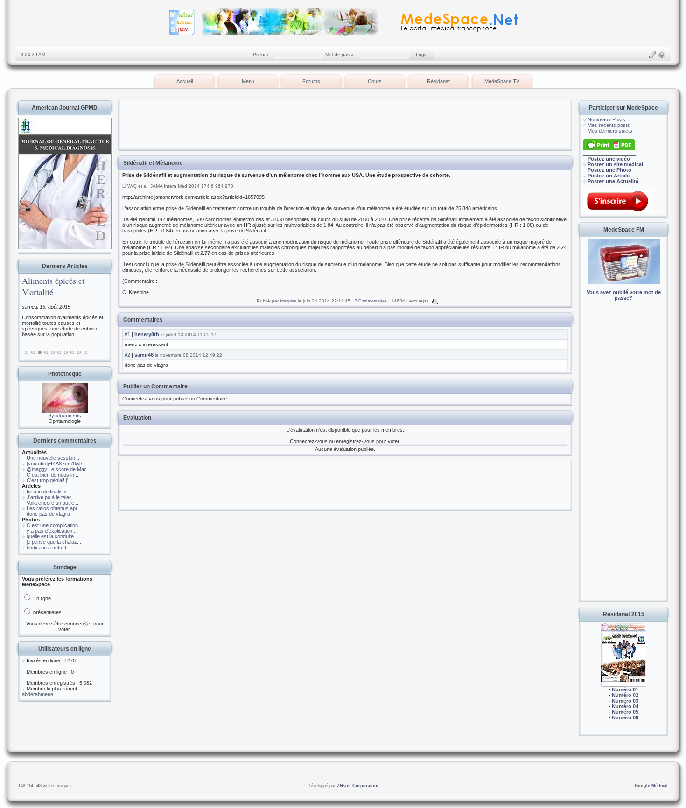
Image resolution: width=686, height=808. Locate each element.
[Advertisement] (623, 457)
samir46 (144, 355)
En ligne (41, 598)
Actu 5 (53, 352)
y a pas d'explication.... (52, 531)
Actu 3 (40, 352)
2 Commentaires (371, 301)
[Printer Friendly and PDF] (609, 148)
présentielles (47, 612)
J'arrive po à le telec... (51, 497)
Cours (375, 81)
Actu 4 (46, 352)
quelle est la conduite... (52, 536)
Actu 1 (26, 352)
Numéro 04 (625, 706)
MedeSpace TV (501, 81)
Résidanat (438, 81)
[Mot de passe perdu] (661, 54)
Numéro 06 (625, 717)
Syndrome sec (64, 415)
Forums (311, 81)
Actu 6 (59, 352)
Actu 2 (33, 352)
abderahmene (37, 694)
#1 (127, 334)
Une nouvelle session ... (54, 458)
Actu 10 (85, 352)
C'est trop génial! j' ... (50, 480)
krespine (288, 301)
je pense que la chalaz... (54, 542)
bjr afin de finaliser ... (50, 491)
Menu (248, 81)
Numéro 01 (625, 689)
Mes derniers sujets (610, 130)
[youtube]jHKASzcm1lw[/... (56, 463)
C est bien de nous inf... (53, 475)
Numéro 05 (625, 712)
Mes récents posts (609, 125)
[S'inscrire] (652, 54)
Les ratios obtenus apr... (54, 508)
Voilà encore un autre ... (53, 503)
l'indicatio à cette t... (48, 547)
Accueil (184, 81)
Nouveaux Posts (606, 119)
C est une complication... (54, 525)
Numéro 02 (625, 695)
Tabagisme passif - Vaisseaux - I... (91, 286)
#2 (127, 355)
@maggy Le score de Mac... (59, 469)
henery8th (146, 334)
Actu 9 (79, 352)
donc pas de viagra (48, 514)
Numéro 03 (625, 700)
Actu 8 (72, 352)
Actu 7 (66, 352)
